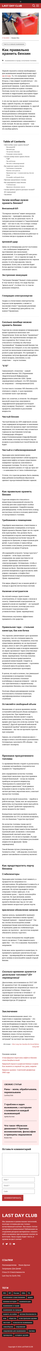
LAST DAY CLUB (12, 5)
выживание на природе (12, 1310)
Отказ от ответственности (13, 1272)
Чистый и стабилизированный (15, 163)
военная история (10, 1301)
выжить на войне (10, 1314)
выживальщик (25, 1301)
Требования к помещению (14, 168)
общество (12, 1318)
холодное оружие (21, 1335)
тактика (31, 1331)
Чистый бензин (10, 161)
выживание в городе (13, 61)
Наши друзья (24, 1265)
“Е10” (8, 159)
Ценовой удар (10, 149)
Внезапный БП (10, 147)
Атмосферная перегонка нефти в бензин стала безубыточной (19, 1059)
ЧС (29, 1293)
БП (10, 1293)
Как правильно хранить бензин (14, 166)
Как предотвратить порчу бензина (15, 182)
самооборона (8, 1327)
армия (30, 1297)
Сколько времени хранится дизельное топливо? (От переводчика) (19, 191)
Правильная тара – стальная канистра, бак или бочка (20, 174)
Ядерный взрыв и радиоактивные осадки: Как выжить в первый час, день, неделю (20, 1065)
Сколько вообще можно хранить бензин (17, 157)
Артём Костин (9, 1117)
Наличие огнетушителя (13, 171)
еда (3, 76)
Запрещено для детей (11, 1268)
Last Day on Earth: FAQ (11, 1276)
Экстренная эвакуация (13, 152)
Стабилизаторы (11, 185)
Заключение (8, 194)
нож (4, 1318)
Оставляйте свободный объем (15, 177)
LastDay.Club (8, 1095)
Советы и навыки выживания (13, 44)
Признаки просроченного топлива (15, 180)
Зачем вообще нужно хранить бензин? (16, 145)
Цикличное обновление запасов (15, 187)
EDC (4, 1293)
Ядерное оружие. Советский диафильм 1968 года (18, 1071)
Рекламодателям (9, 1265)
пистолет (6, 1322)
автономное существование (14, 1297)
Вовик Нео (15, 38)
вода (9, 76)
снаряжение (20, 1327)
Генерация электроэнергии (14, 154)
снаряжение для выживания (14, 1331)
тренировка (7, 1335)
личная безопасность (28, 1314)
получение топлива (28, 61)
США (23, 1293)
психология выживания (22, 1322)
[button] (34, 5)
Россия (16, 1293)
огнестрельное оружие (28, 1318)
